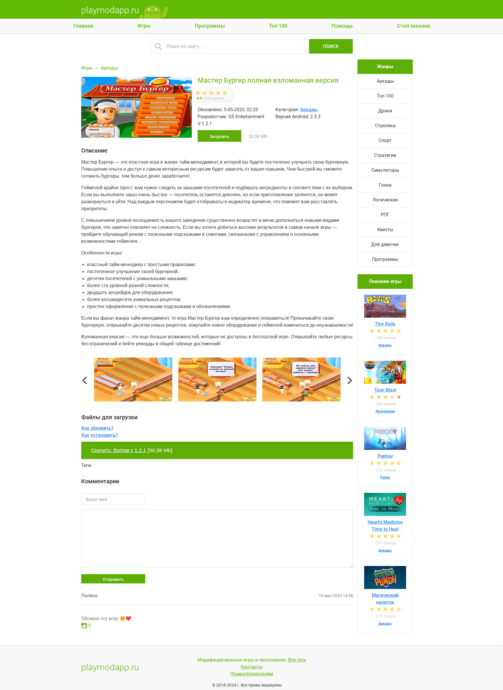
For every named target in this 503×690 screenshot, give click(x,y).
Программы (210, 26)
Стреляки (385, 125)
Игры (143, 26)
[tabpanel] (217, 381)
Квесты (385, 229)
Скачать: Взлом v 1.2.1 (118, 450)
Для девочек (385, 244)
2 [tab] (213, 408)
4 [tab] (230, 408)
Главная (83, 26)
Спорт (385, 140)
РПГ (385, 214)
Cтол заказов (413, 26)
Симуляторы (385, 170)
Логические (385, 200)
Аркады (309, 109)
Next (350, 380)
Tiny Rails (385, 324)
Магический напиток (385, 598)
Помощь (342, 26)
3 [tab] (221, 408)
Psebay (385, 456)
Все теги (297, 660)
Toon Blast (385, 390)
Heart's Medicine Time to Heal (385, 525)
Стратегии (385, 155)
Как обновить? (97, 428)
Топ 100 (278, 26)
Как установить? (99, 435)
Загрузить (219, 136)
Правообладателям (251, 674)
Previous (84, 380)
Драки (385, 111)
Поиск (331, 46)
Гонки (385, 185)
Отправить (113, 579)
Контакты (251, 667)
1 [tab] (204, 408)
